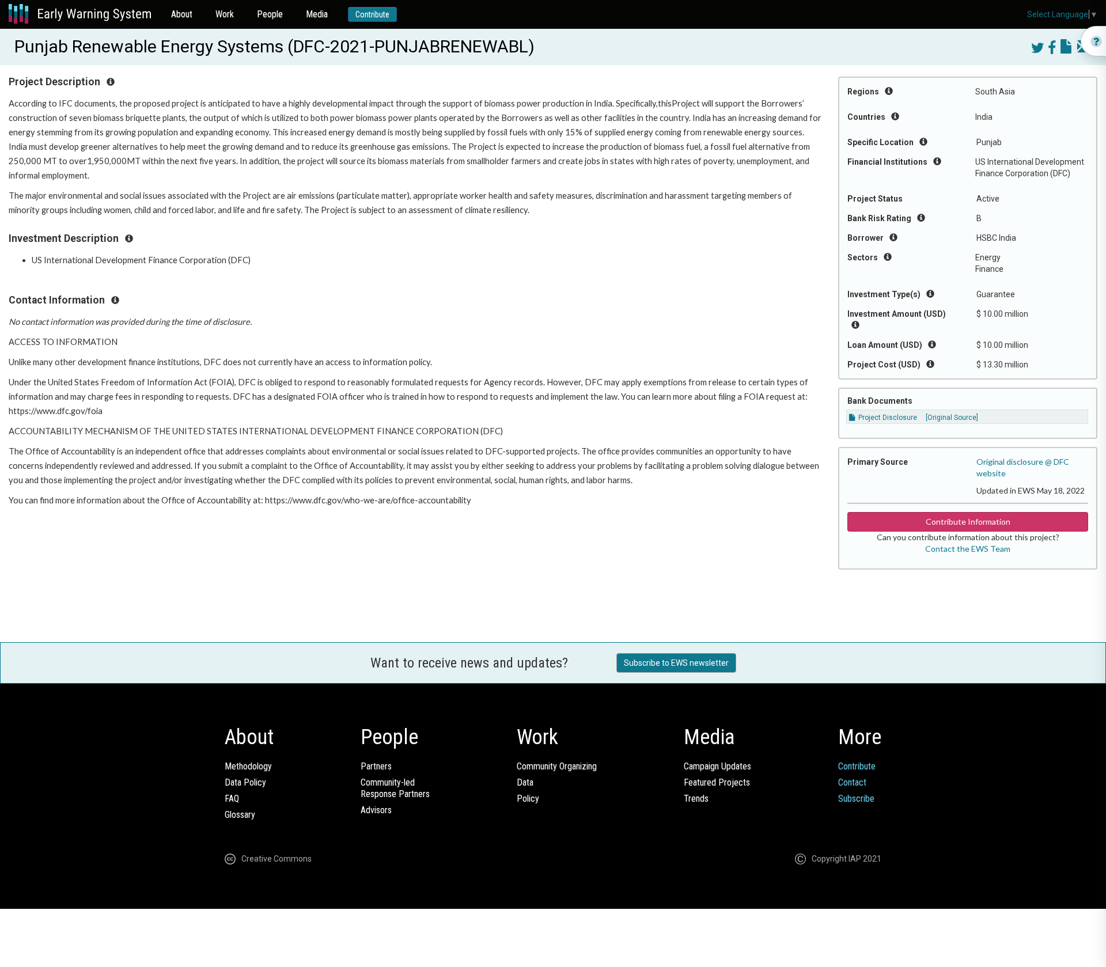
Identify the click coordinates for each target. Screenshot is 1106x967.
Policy (528, 798)
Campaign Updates (717, 766)
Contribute (372, 14)
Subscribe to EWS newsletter (676, 663)
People (270, 14)
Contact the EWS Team (967, 548)
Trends (696, 798)
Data (525, 782)
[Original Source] (952, 418)
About (181, 14)
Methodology (248, 766)
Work (224, 14)
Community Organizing (557, 766)
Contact (852, 782)
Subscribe (856, 798)
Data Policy (245, 782)
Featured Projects (717, 782)
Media (317, 14)
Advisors (376, 810)
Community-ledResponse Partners (395, 788)
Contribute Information (968, 521)
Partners (376, 766)
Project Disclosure (887, 418)
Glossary (240, 814)
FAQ (232, 798)
